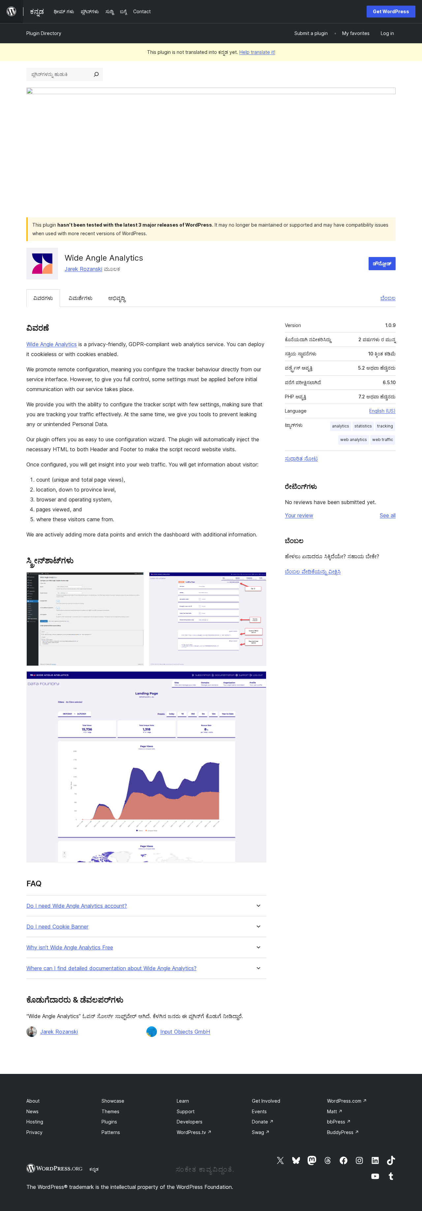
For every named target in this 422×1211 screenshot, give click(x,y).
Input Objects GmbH (185, 1031)
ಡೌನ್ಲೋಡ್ (382, 263)
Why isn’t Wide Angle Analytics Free (69, 947)
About (33, 1101)
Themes (110, 1111)
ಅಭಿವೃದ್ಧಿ (116, 298)
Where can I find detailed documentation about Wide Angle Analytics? (111, 968)
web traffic (382, 439)
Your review (299, 515)
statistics (363, 425)
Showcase (113, 1101)
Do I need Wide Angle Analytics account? (76, 906)
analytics (340, 425)
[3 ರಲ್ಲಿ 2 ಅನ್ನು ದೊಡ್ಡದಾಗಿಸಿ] (257, 581)
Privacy (34, 1132)
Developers (189, 1121)
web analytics (353, 439)
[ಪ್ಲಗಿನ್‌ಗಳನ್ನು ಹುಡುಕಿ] (96, 74)
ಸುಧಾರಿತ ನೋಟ (301, 458)
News (32, 1111)
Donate (263, 1121)
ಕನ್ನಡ (94, 1169)
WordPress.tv (194, 1132)
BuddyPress (343, 1132)
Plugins (109, 1121)
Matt (335, 1111)
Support (186, 1111)
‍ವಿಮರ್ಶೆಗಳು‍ (81, 298)
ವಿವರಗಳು (43, 298)
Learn (183, 1101)
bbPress (339, 1121)
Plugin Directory (43, 33)
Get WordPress (391, 11)
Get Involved (266, 1101)
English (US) (382, 411)
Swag (261, 1132)
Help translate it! (257, 52)
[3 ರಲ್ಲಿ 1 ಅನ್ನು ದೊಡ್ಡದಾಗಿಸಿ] (135, 581)
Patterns (111, 1132)
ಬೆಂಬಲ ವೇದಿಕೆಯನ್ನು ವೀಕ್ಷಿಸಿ (313, 571)
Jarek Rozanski (83, 269)
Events (259, 1111)
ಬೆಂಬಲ (388, 298)
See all (388, 515)
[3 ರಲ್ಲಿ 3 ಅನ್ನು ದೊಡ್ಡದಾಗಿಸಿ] (257, 680)
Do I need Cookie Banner (57, 927)
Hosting (34, 1121)
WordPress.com (347, 1101)
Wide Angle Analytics (51, 344)
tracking (385, 425)
